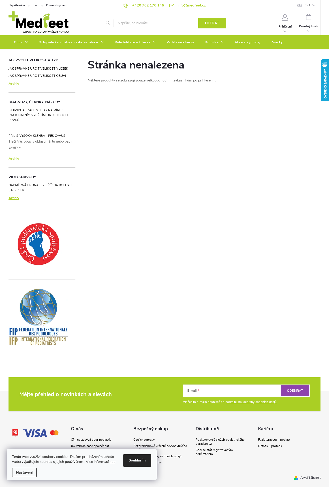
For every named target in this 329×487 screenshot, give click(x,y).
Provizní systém (56, 5)
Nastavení (24, 472)
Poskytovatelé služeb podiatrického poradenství (220, 442)
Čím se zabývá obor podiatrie (91, 440)
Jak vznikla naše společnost (90, 446)
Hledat (212, 23)
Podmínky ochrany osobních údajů (157, 456)
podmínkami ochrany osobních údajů (251, 402)
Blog (35, 5)
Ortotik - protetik (270, 446)
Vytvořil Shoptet (310, 478)
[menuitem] (21, 42)
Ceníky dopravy (144, 440)
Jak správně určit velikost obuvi (37, 76)
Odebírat (295, 391)
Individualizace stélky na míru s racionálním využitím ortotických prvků (38, 115)
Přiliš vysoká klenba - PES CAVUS (37, 136)
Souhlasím (137, 460)
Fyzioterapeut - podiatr (274, 440)
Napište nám (17, 5)
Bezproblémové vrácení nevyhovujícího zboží (160, 448)
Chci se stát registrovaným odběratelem (214, 452)
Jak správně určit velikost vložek (38, 68)
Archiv (14, 83)
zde (112, 461)
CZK (307, 5)
